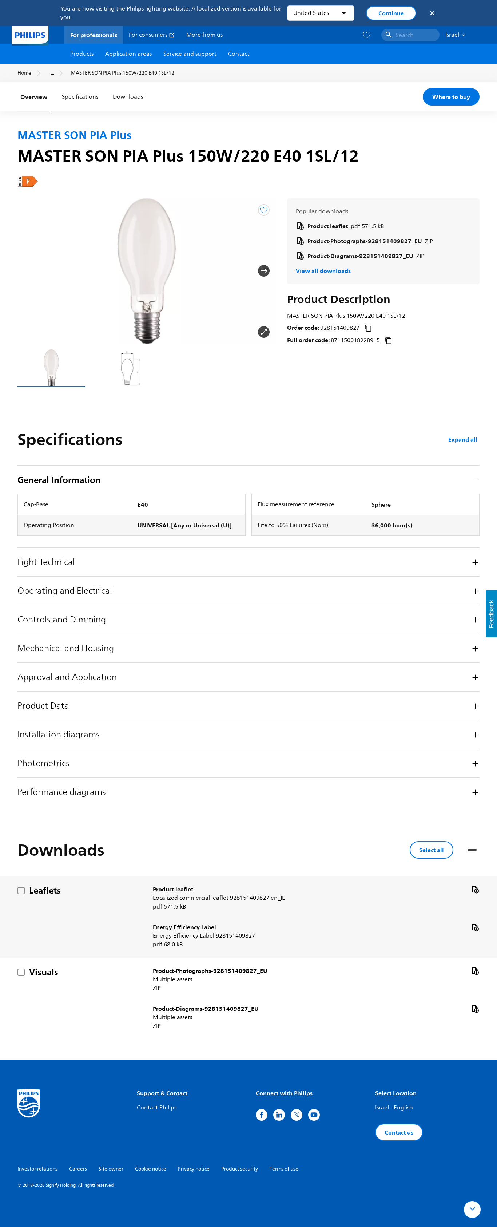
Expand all (462, 439)
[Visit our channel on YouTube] (314, 1115)
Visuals (43, 971)
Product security (239, 1169)
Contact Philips (156, 1107)
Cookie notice (150, 1169)
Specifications (80, 97)
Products (82, 54)
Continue (391, 13)
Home (24, 73)
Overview (33, 97)
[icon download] (475, 889)
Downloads (128, 97)
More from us (204, 35)
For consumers (149, 35)
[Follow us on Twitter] (296, 1115)
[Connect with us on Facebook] (261, 1115)
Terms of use (284, 1169)
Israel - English (394, 1107)
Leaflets (45, 890)
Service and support (189, 54)
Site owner (111, 1169)
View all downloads (323, 270)
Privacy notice (194, 1169)
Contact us (399, 1132)
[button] (29, 271)
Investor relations (37, 1169)
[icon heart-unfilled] (366, 35)
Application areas (128, 54)
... (52, 73)
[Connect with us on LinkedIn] (279, 1115)
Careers (78, 1169)
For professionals (93, 35)
